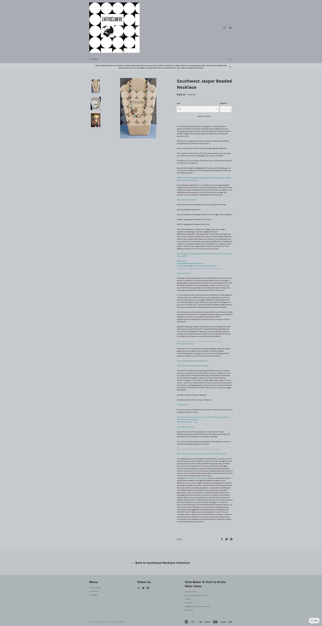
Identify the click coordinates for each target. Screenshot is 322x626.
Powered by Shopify (118, 622)
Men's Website (191, 592)
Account (230, 59)
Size (178, 103)
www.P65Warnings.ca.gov (196, 478)
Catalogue (93, 595)
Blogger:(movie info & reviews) (197, 606)
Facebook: (189, 610)
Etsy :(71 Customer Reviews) (196, 595)
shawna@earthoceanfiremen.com (190, 263)
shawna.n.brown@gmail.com (188, 266)
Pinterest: (189, 603)
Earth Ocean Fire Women (103, 622)
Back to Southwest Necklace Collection (162, 563)
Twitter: (188, 599)
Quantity (223, 103)
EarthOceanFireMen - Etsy (187, 422)
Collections (94, 591)
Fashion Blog (94, 588)
